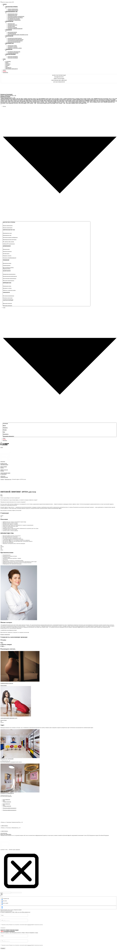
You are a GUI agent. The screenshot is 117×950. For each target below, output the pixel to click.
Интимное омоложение (8, 295)
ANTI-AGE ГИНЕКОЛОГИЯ (4, 477)
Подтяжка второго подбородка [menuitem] (16, 16)
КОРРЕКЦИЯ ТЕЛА (7, 282)
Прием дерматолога (7, 225)
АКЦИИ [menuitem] (4, 71)
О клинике (5, 423)
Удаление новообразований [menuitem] (15, 28)
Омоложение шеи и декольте (59, 80)
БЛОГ (1, 447)
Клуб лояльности (6, 799)
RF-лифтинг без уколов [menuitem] (14, 18)
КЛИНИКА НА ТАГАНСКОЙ (6, 758)
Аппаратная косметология (9, 274)
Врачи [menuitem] (6, 62)
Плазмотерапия (6, 265)
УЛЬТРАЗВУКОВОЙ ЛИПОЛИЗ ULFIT (8, 718)
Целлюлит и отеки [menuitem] (12, 46)
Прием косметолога (7, 227)
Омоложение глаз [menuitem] (12, 15)
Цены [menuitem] (4, 70)
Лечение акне (6, 249)
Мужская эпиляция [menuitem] (13, 57)
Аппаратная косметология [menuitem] (15, 38)
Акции (4, 439)
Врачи (4, 425)
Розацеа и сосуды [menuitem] (12, 27)
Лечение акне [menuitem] (11, 23)
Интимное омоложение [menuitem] (14, 51)
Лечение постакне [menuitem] (12, 25)
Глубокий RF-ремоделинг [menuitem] (14, 20)
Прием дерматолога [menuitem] (13, 9)
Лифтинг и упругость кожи (9, 290)
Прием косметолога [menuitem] (13, 10)
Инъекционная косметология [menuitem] (15, 39)
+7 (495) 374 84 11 (4, 825)
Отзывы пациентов (7, 801)
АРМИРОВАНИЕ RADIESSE (6, 683)
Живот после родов (59, 78)
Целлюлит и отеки (7, 288)
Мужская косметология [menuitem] (14, 42)
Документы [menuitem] (8, 67)
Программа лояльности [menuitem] (11, 68)
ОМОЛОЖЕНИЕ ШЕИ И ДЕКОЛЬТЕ (5, 474)
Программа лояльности (8, 436)
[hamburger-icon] (0, 104)
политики (29, 924)
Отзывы (5, 429)
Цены (4, 438)
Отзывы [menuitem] (7, 65)
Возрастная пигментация (59, 75)
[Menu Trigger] (0, 1)
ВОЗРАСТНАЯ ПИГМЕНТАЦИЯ (4, 464)
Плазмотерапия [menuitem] (12, 33)
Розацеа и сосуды (7, 255)
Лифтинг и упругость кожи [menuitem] (15, 48)
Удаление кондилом (7, 297)
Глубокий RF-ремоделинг (9, 243)
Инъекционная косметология (10, 276)
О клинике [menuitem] (8, 61)
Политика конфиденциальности (9, 808)
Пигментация (6, 253)
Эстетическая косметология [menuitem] (15, 40)
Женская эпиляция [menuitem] (13, 56)
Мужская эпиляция (7, 305)
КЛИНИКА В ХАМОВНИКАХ (7, 793)
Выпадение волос (59, 76)
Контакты (5, 440)
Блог (4, 431)
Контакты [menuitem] (5, 72)
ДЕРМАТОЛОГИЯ (7, 245)
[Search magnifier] (1, 894)
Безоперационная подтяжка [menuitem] (15, 17)
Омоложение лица (7, 233)
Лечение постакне (7, 251)
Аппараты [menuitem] (7, 63)
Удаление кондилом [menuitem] (13, 53)
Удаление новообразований (9, 257)
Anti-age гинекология (59, 81)
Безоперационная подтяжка (9, 239)
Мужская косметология (8, 280)
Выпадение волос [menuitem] (12, 32)
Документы (5, 434)
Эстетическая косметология (9, 278)
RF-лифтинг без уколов (8, 241)
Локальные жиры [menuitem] (12, 45)
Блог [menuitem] (6, 66)
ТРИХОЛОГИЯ (6, 259)
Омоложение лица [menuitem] (12, 14)
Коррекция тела (8, 479)
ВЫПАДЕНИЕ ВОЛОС (3, 467)
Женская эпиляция (7, 303)
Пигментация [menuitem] (11, 26)
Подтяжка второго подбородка (10, 237)
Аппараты (5, 427)
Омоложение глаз (7, 235)
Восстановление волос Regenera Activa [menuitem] (18, 34)
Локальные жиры (7, 286)
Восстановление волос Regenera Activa (8, 268)
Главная (2, 479)
